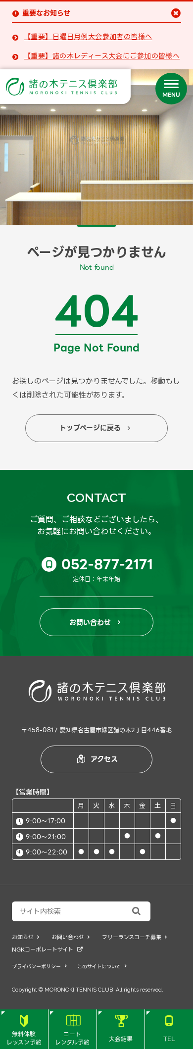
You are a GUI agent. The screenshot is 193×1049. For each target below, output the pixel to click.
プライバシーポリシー (39, 966)
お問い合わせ (95, 622)
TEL (169, 1029)
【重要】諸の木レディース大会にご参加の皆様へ (102, 56)
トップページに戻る (95, 427)
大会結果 (121, 1029)
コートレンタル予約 (72, 1031)
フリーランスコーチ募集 (134, 937)
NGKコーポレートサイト (47, 950)
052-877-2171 (99, 564)
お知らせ (25, 937)
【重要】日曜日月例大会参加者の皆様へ (88, 37)
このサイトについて (101, 966)
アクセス (97, 758)
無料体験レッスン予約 (24, 1031)
